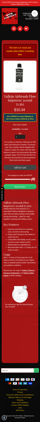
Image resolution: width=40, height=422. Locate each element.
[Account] (20, 28)
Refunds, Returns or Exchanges (20, 397)
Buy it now (20, 186)
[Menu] (14, 28)
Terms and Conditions (20, 402)
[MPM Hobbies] (10, 16)
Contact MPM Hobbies (20, 405)
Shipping (20, 400)
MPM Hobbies (19, 415)
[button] (4, 417)
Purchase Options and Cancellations (20, 395)
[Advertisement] (20, 338)
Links (20, 408)
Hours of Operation (20, 389)
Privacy (20, 392)
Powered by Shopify (20, 417)
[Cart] (26, 28)
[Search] (36, 370)
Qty (20, 133)
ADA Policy (20, 410)
